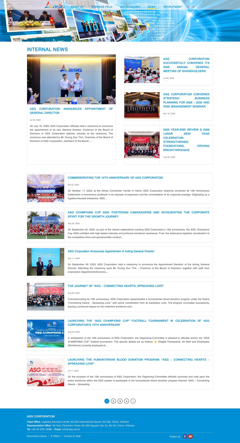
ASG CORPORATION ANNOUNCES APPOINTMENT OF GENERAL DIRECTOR (71, 110)
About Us (77, 6)
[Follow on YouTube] (190, 436)
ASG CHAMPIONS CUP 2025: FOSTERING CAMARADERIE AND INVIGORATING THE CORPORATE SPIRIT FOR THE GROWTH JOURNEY (138, 214)
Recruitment (172, 6)
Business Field (102, 6)
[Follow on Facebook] (185, 436)
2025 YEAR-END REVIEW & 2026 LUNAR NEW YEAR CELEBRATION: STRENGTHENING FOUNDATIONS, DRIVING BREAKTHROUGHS (186, 140)
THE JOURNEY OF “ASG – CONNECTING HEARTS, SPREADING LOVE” (116, 285)
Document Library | (39, 435)
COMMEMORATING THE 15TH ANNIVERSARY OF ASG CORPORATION (115, 177)
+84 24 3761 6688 (42, 429)
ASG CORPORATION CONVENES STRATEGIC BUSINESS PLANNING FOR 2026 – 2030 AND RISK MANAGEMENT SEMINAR (186, 100)
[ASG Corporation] (54, 5)
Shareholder (130, 6)
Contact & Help (72, 435)
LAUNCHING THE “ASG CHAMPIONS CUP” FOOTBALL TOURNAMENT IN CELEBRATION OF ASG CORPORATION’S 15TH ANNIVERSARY (138, 322)
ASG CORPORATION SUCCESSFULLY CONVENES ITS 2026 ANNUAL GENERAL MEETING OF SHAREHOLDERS (186, 65)
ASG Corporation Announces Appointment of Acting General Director (111, 251)
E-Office (55, 435)
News (151, 6)
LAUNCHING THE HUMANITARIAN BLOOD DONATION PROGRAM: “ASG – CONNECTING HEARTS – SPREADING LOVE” (138, 361)
